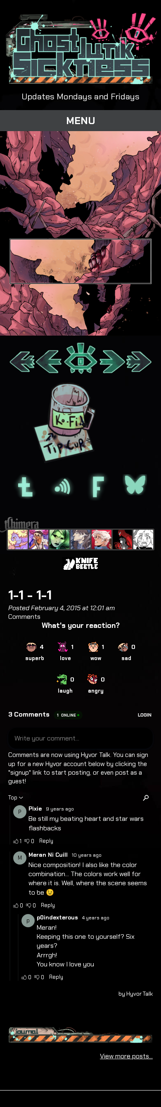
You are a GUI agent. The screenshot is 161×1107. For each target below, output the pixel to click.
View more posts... (126, 1056)
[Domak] (143, 540)
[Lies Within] (101, 540)
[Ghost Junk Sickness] (39, 540)
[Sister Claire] (18, 540)
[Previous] (49, 359)
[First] (22, 359)
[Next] (111, 359)
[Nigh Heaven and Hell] (123, 540)
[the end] (59, 540)
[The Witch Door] (80, 540)
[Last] (139, 359)
